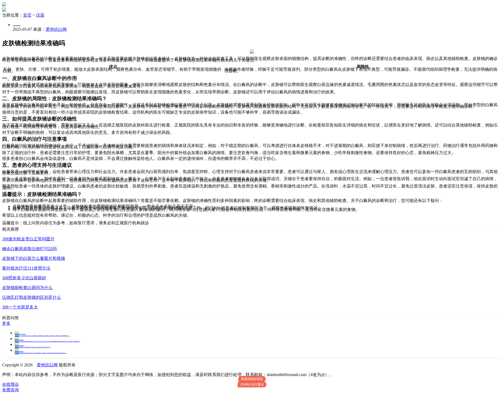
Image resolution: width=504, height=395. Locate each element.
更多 (6, 323)
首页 (27, 15)
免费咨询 (10, 390)
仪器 (40, 15)
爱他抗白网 (56, 29)
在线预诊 (10, 384)
